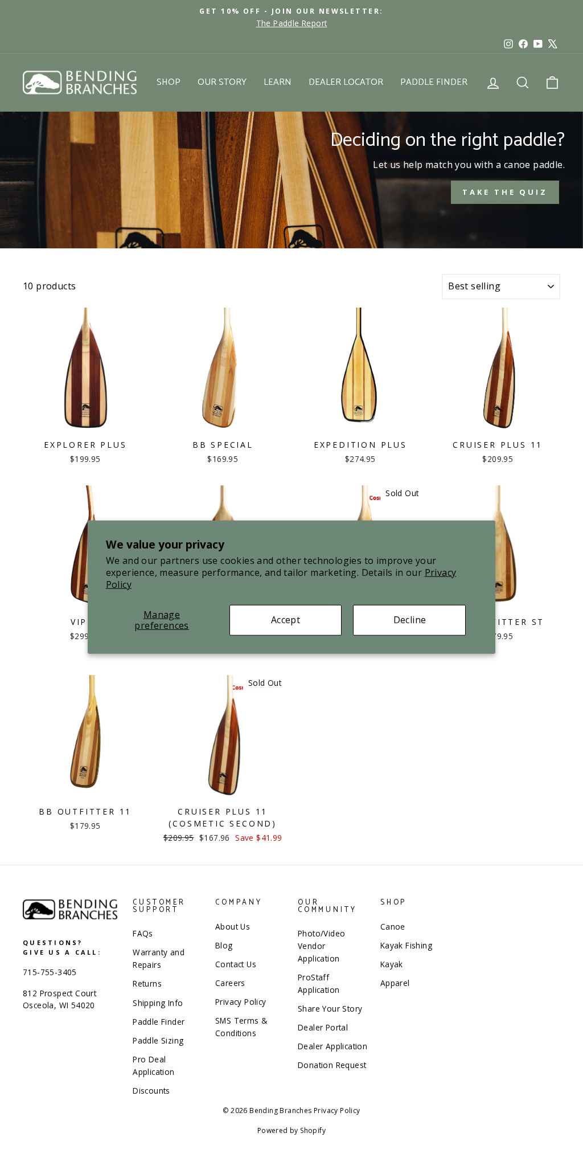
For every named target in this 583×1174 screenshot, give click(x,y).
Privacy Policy (240, 1001)
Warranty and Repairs (158, 958)
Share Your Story (330, 1008)
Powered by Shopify (291, 1130)
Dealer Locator (346, 82)
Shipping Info (158, 1002)
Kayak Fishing (406, 945)
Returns (147, 983)
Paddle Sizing (158, 1040)
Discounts (151, 1090)
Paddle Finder (433, 82)
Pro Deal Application (153, 1065)
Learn (278, 82)
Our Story (222, 82)
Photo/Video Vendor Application (321, 946)
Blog (224, 945)
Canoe (392, 926)
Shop (168, 82)
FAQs (143, 933)
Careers (230, 982)
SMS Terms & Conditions (241, 1026)
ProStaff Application (318, 983)
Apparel (395, 982)
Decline (409, 619)
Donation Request (332, 1065)
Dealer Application (332, 1046)
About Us (232, 926)
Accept (285, 619)
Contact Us (235, 964)
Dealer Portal (323, 1027)
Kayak (391, 964)
